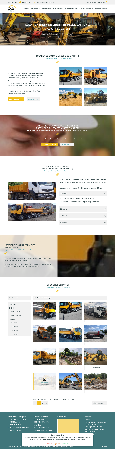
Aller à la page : (98, 403)
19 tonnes (63, 193)
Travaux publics (57, 9)
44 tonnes (63, 222)
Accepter (65, 444)
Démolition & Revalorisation (94, 429)
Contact (104, 9)
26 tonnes (63, 209)
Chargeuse (12, 304)
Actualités (97, 9)
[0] (35, 403)
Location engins (90, 434)
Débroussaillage (90, 431)
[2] (46, 403)
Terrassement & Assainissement (40, 9)
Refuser (49, 444)
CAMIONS (12, 319)
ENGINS (11, 308)
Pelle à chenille (16, 315)
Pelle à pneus (15, 312)
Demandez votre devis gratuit (96, 2)
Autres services (86, 9)
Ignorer (57, 444)
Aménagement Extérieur (71, 9)
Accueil (26, 9)
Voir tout (13, 298)
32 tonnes (63, 216)
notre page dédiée (79, 440)
